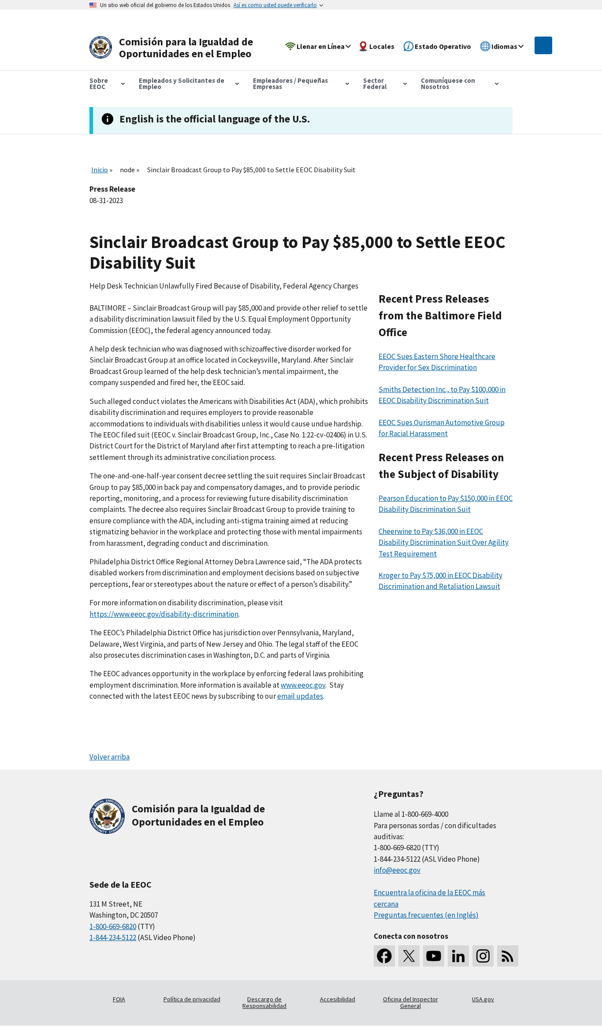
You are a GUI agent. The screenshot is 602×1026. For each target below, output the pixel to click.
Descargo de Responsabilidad (264, 1002)
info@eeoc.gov (397, 870)
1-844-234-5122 (112, 937)
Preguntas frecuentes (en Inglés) (426, 915)
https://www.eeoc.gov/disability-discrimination (163, 614)
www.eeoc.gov (303, 685)
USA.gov (483, 999)
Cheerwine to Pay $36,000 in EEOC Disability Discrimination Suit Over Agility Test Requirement (444, 542)
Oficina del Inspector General (410, 1002)
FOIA (119, 999)
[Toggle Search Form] (543, 45)
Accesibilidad (337, 999)
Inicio (99, 169)
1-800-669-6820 (112, 926)
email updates (300, 696)
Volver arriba (109, 757)
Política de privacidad (192, 999)
